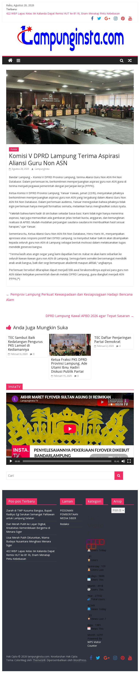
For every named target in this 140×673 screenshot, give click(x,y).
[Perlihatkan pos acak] (130, 60)
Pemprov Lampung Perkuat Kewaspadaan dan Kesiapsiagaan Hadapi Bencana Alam (69, 297)
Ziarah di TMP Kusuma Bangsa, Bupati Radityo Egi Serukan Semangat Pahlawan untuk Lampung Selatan (30, 514)
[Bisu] (123, 461)
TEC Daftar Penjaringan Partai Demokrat (112, 339)
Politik (14, 149)
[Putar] (11, 461)
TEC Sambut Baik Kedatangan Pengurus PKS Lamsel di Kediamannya (25, 343)
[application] (70, 429)
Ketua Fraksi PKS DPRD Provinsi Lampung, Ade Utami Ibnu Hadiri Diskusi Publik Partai (69, 365)
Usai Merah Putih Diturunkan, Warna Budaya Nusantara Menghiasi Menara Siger (28, 541)
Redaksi (64, 524)
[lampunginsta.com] (10, 60)
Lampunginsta (42, 168)
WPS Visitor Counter (94, 643)
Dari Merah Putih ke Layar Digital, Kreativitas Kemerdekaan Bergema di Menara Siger (28, 527)
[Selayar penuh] (129, 461)
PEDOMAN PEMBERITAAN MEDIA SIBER (69, 514)
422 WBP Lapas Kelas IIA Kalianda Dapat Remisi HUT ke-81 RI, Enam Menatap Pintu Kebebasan (63, 13)
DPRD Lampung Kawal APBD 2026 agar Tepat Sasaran (90, 316)
